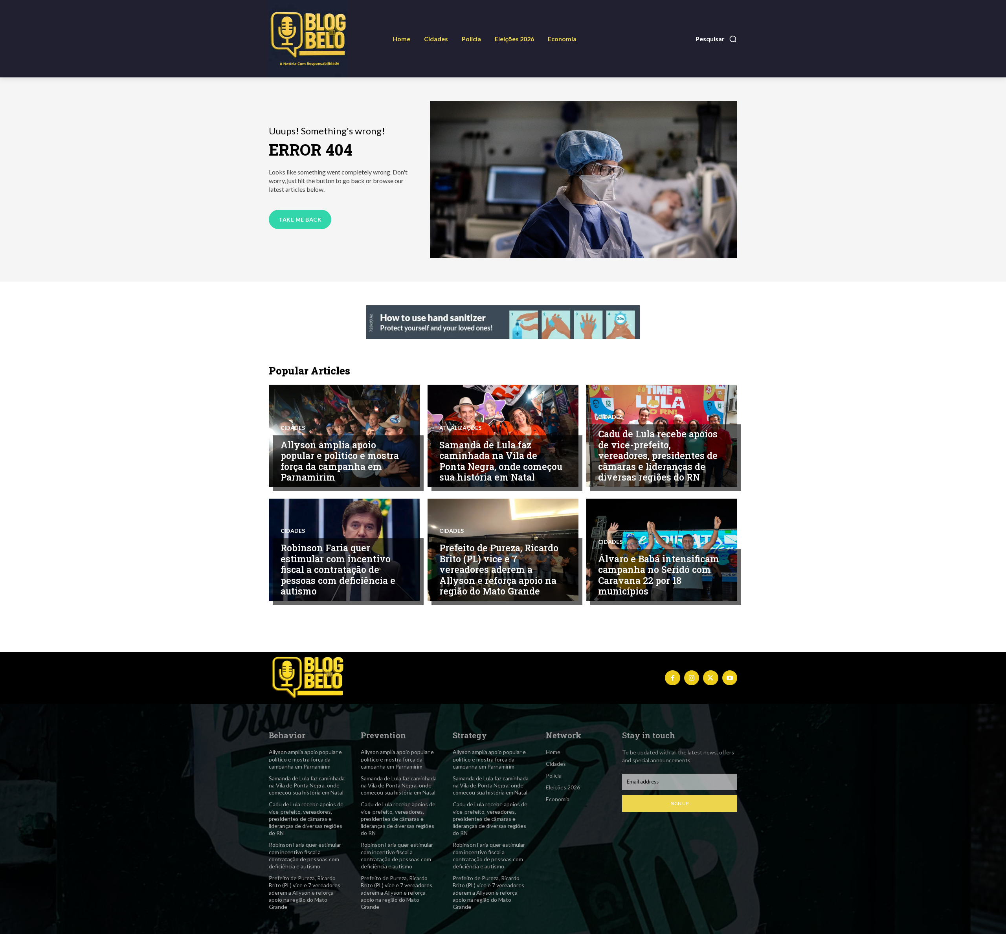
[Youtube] (729, 677)
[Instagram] (691, 677)
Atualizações (460, 428)
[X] (710, 677)
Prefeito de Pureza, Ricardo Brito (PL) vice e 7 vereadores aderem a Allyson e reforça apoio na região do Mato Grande (498, 569)
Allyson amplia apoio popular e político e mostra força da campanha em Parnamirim (340, 461)
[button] (716, 39)
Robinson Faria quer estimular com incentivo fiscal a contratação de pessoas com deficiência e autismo (338, 569)
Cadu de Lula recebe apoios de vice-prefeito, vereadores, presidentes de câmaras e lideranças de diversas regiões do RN (658, 455)
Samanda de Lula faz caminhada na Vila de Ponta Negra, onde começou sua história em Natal (500, 461)
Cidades (293, 428)
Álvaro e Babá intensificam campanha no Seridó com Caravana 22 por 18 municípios (658, 575)
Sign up (679, 803)
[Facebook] (672, 677)
